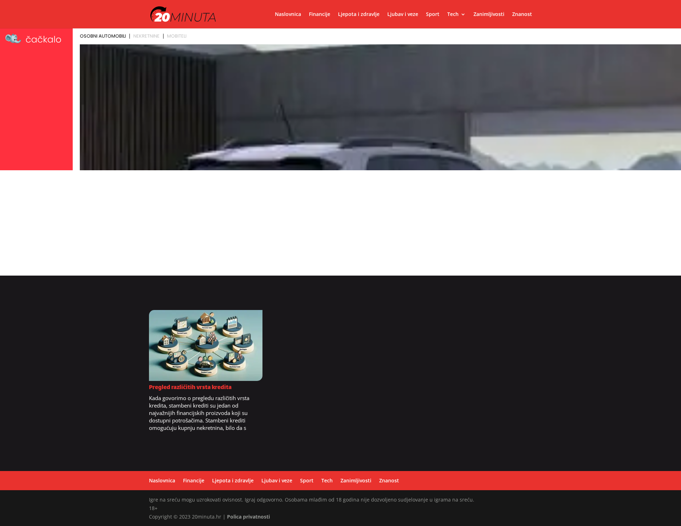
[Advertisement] (340, 226)
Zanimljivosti (489, 14)
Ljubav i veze (402, 14)
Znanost (522, 14)
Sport (432, 14)
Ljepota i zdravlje (359, 14)
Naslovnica (288, 14)
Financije (319, 14)
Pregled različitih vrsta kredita (190, 388)
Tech (453, 14)
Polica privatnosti (248, 516)
